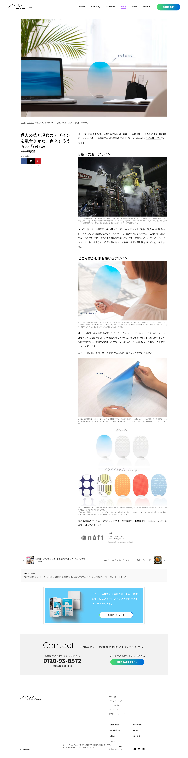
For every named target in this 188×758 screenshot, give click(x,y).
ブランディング (115, 701)
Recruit (147, 7)
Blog (123, 7)
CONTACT (168, 7)
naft (126, 229)
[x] (139, 749)
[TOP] (20, 7)
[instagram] (143, 749)
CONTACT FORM (127, 662)
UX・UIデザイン (115, 705)
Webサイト (113, 709)
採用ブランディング (117, 713)
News (135, 730)
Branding (95, 7)
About (135, 7)
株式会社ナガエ (153, 138)
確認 (120, 746)
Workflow (110, 7)
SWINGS (30, 123)
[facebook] (135, 749)
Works (82, 7)
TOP (23, 123)
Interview (137, 725)
